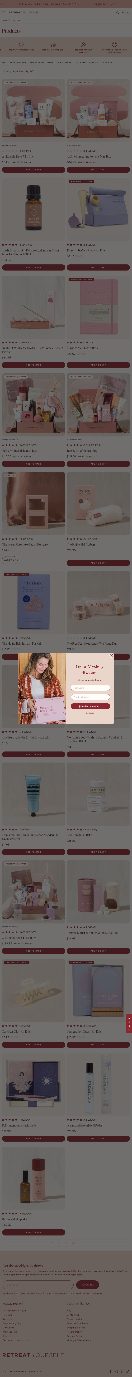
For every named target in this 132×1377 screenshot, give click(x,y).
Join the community (90, 706)
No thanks (90, 713)
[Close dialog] (111, 655)
